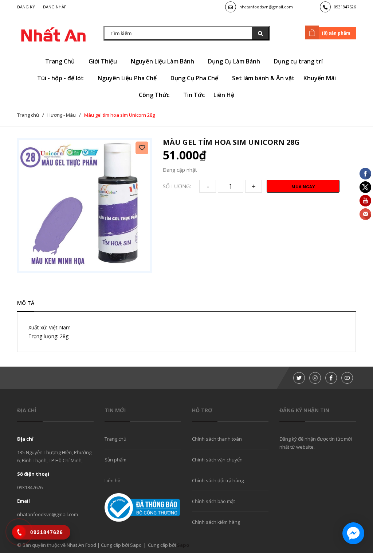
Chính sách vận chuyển (217, 459)
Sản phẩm (115, 459)
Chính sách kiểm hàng (216, 522)
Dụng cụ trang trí (299, 61)
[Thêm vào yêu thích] (142, 148)
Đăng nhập (55, 6)
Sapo (183, 545)
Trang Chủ (60, 61)
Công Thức (155, 95)
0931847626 (345, 6)
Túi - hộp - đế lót (61, 78)
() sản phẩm (336, 33)
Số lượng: (177, 186)
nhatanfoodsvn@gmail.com (266, 6)
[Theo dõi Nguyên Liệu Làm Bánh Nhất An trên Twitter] (299, 378)
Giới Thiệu (103, 61)
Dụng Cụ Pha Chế (195, 78)
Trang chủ (115, 439)
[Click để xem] (84, 205)
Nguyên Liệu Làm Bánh (163, 61)
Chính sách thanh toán (217, 439)
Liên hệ (112, 480)
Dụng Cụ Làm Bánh (235, 61)
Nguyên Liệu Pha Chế (128, 78)
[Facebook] (331, 378)
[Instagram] (315, 378)
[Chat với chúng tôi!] (353, 533)
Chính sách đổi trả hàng (218, 480)
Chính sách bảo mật (213, 501)
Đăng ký (26, 6)
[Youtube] (347, 378)
